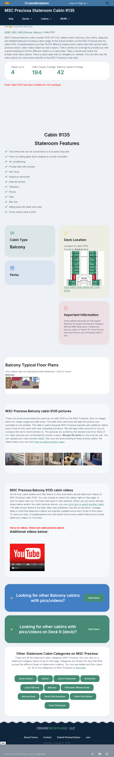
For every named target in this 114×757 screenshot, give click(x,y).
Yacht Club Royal (57, 705)
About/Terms (31, 737)
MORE (63, 18)
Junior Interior (26, 678)
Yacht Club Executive (54, 696)
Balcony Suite (28, 696)
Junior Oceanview (67, 678)
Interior (45, 678)
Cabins (45, 18)
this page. (81, 667)
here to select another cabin (49, 441)
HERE (41, 438)
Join (88, 737)
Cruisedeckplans (36, 3)
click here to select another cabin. (86, 504)
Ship (11, 18)
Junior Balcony (31, 687)
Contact (47, 737)
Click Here (94, 597)
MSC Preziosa (25, 32)
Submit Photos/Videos (68, 737)
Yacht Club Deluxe (83, 696)
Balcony (38, 32)
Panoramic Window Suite (77, 687)
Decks (25, 18)
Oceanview (90, 678)
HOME (7, 32)
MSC (14, 32)
